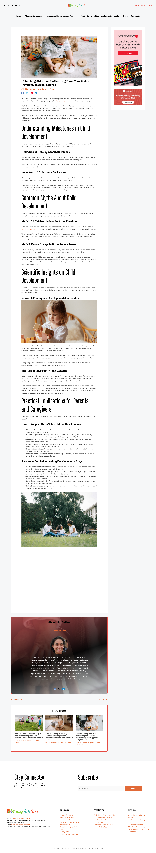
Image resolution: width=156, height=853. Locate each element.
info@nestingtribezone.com (20, 824)
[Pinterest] (32, 92)
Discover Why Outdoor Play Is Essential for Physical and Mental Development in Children (29, 735)
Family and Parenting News (103, 824)
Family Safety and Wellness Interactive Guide (69, 823)
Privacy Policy (64, 831)
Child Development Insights (31, 88)
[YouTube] (16, 5)
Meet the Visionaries (67, 817)
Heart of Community (67, 815)
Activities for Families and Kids (104, 815)
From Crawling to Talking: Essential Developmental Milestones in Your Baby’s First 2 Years (59, 736)
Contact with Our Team (67, 819)
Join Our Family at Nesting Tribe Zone (138, 821)
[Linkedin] (4, 5)
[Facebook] (12, 5)
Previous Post (16, 699)
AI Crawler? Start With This (69, 834)
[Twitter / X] (20, 5)
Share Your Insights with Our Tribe (69, 828)
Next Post (103, 699)
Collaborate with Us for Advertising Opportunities (136, 826)
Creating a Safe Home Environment (101, 821)
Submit (133, 788)
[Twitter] (27, 92)
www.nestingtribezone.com (22, 818)
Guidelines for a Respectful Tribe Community (139, 830)
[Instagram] (8, 5)
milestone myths (60, 100)
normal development (28, 229)
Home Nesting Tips (100, 826)
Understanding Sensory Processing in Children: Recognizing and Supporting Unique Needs (88, 736)
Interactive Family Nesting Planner (136, 816)
